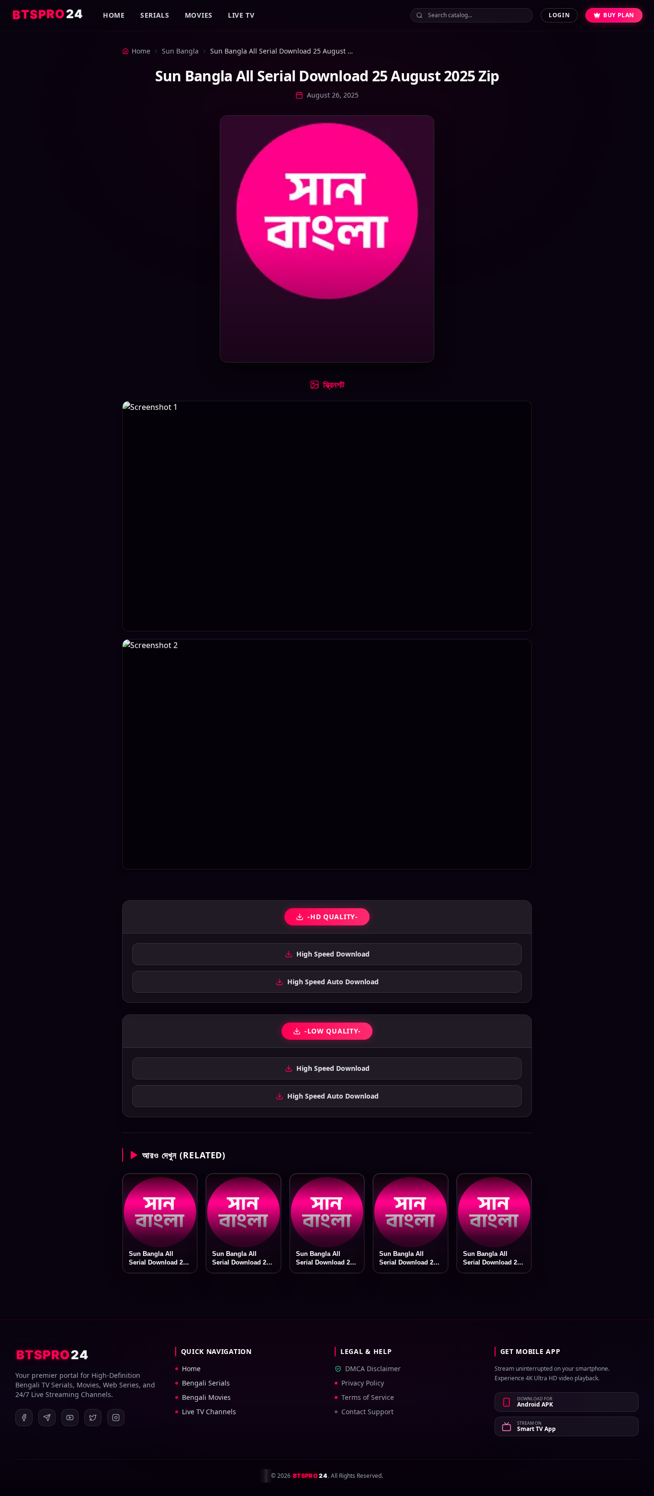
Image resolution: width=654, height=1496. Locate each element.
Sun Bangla (180, 50)
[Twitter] (92, 1417)
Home (114, 15)
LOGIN (559, 15)
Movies (199, 15)
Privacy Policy (362, 1382)
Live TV (241, 15)
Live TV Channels (209, 1411)
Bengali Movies (206, 1397)
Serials (154, 15)
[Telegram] (47, 1417)
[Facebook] (24, 1417)
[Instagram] (115, 1417)
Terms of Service (367, 1397)
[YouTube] (70, 1417)
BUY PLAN (618, 15)
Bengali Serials (206, 1382)
